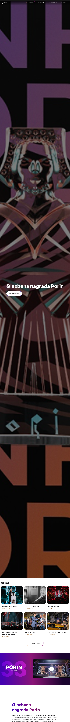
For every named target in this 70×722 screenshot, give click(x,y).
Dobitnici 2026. (41, 2)
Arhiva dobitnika (53, 2)
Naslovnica (30, 2)
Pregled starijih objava (35, 643)
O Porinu (63, 2)
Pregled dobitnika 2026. (14, 293)
